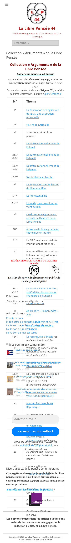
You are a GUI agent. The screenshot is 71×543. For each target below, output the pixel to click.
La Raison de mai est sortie (21, 332)
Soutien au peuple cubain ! (28, 350)
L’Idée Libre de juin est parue (23, 321)
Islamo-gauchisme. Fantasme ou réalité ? (34, 376)
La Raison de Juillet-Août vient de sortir (28, 325)
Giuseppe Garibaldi (37, 124)
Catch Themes (45, 539)
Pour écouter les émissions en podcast (29, 489)
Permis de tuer (14, 318)
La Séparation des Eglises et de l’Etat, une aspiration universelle (42, 113)
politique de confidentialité (36, 445)
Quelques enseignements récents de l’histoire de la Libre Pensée (41, 218)
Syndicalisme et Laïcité (39, 177)
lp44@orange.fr (52, 93)
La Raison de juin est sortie (21, 329)
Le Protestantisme (36, 195)
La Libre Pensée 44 (37, 28)
